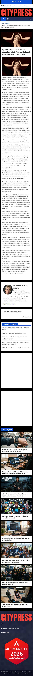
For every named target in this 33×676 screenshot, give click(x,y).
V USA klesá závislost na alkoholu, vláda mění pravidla (15, 348)
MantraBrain (26, 674)
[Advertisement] (16, 370)
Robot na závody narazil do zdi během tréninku (14, 333)
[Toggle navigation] (8, 19)
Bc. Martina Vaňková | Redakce (20, 287)
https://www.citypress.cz (9, 304)
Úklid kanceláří (25, 316)
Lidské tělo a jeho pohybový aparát (12, 311)
